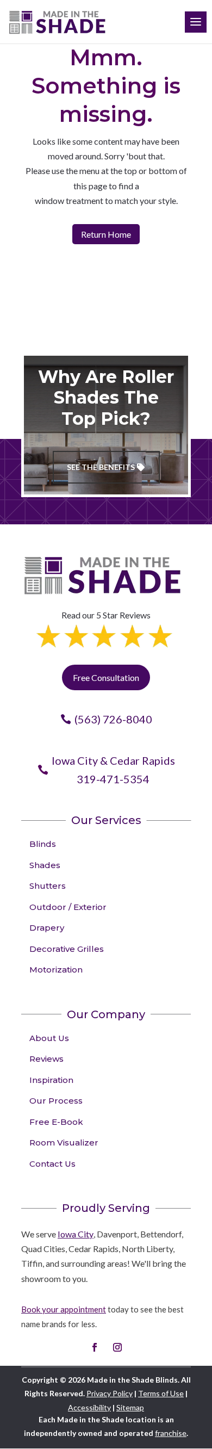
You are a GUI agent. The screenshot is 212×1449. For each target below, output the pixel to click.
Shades (44, 865)
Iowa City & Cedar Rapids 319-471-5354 (113, 769)
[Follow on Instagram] (117, 1347)
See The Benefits (101, 467)
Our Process (56, 1100)
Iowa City (75, 1234)
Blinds (42, 844)
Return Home (106, 234)
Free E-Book (56, 1122)
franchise (170, 1433)
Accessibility (89, 1407)
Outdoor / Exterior (68, 907)
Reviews (46, 1059)
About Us (49, 1038)
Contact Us (52, 1164)
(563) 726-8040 (113, 719)
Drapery (46, 927)
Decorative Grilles (66, 949)
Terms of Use (161, 1393)
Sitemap (130, 1407)
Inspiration (51, 1080)
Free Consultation (106, 677)
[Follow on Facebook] (94, 1347)
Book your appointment (63, 1309)
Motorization (56, 969)
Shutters (47, 886)
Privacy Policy (109, 1393)
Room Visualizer (63, 1142)
